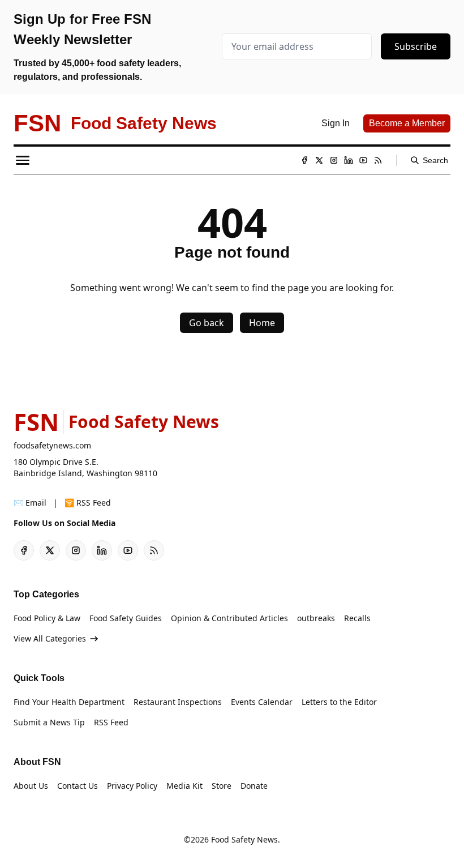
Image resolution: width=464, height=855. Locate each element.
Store (221, 785)
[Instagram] (333, 160)
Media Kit (184, 785)
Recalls (357, 618)
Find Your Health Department (69, 701)
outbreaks (316, 618)
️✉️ (30, 502)
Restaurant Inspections (178, 701)
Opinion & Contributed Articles (229, 618)
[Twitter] (319, 160)
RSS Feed (111, 722)
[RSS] (378, 160)
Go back (206, 323)
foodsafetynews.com (52, 445)
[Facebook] (304, 160)
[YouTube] (363, 160)
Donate (254, 785)
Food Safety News (244, 839)
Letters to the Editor (339, 701)
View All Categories (50, 638)
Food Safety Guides (125, 618)
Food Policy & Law (47, 618)
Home (262, 323)
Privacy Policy (132, 785)
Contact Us (77, 785)
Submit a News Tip (49, 722)
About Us (31, 785)
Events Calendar (262, 701)
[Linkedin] (348, 160)
